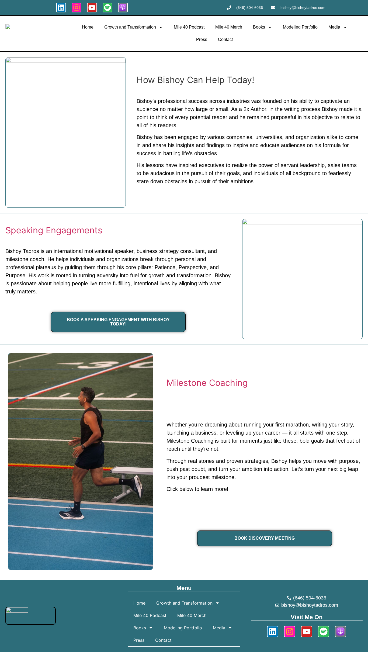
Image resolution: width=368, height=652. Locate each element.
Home (87, 27)
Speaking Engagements (53, 230)
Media (334, 27)
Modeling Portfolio (300, 27)
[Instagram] (76, 7)
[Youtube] (92, 7)
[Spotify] (107, 7)
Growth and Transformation (130, 27)
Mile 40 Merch (228, 27)
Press (201, 39)
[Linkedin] (61, 7)
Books (259, 27)
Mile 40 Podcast (189, 27)
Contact (225, 39)
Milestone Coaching (207, 382)
